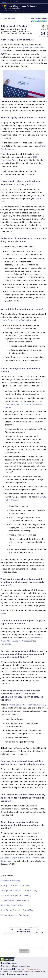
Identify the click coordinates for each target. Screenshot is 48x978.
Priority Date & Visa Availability (15, 886)
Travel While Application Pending (15, 895)
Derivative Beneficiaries (11, 905)
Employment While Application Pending (18, 890)
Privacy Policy (20, 969)
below (37, 360)
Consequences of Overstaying (14, 900)
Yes (11, 929)
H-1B (32, 11)
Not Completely (25, 929)
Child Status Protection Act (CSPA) (26, 705)
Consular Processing (10, 881)
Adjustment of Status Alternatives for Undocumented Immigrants (21, 641)
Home (5, 963)
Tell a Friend (43, 36)
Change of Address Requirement (15, 915)
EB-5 (5, 11)
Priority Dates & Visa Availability (15, 320)
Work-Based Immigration (19, 11)
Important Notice (7, 18)
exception (28, 442)
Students (41, 11)
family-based (25, 48)
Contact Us (43, 29)
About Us (13, 963)
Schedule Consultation (39, 18)
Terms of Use (7, 969)
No (38, 929)
